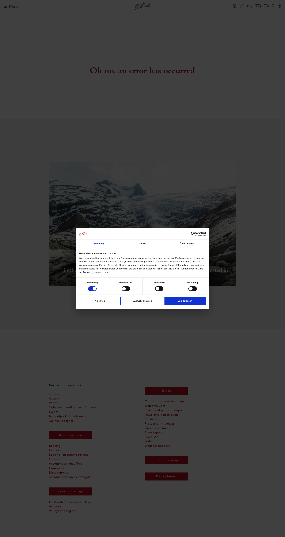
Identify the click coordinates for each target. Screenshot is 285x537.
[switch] (126, 290)
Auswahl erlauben (142, 301)
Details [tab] (142, 243)
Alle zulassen (185, 301)
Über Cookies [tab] (187, 243)
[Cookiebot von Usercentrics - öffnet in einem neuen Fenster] (193, 234)
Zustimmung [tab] (98, 243)
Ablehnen (100, 301)
